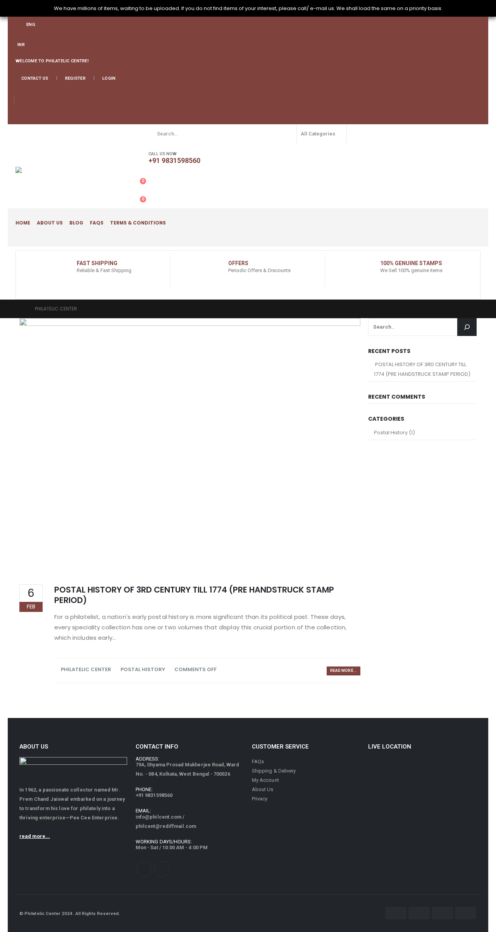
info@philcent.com (158, 817)
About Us (50, 222)
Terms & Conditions (138, 222)
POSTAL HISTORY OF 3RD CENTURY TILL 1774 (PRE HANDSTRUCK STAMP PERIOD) (194, 595)
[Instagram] (31, 118)
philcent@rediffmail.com (166, 826)
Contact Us (34, 78)
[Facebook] (20, 118)
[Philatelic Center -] (74, 170)
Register (75, 78)
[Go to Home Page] (21, 309)
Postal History (143, 669)
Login (108, 78)
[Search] (358, 134)
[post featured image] (189, 445)
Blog (76, 222)
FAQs (96, 222)
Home (23, 222)
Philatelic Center (86, 669)
